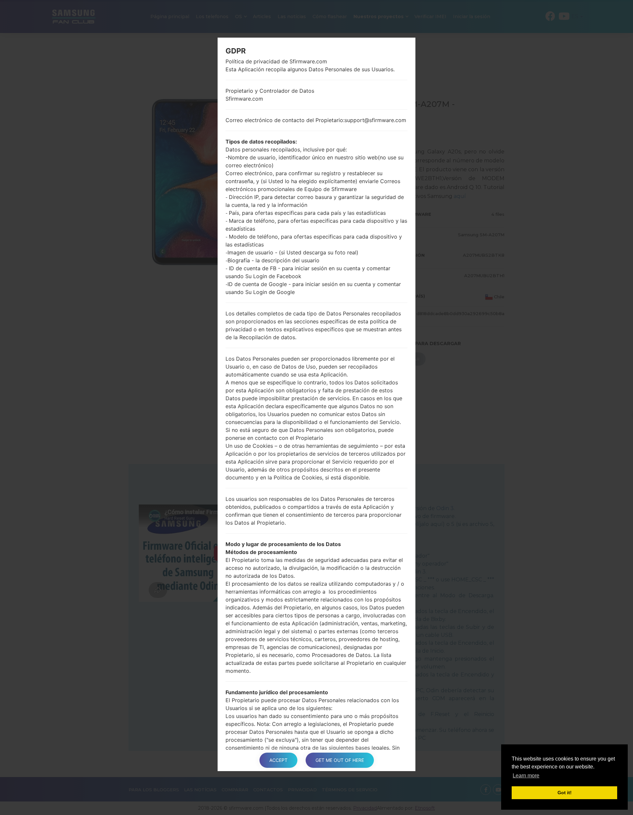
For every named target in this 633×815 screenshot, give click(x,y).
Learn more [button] (526, 775)
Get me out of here (340, 760)
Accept (278, 760)
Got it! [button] (565, 792)
